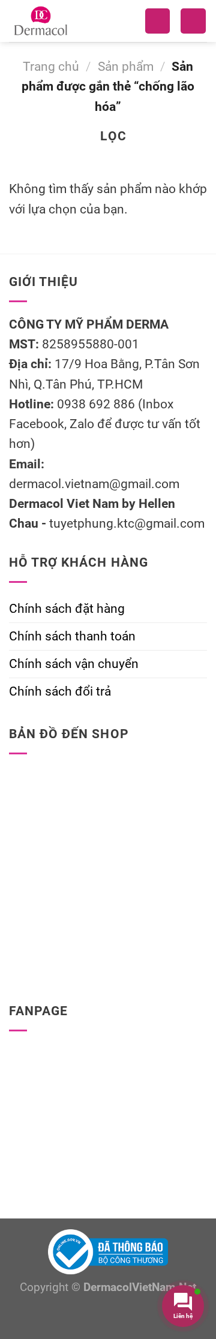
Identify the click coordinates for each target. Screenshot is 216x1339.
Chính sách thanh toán (72, 636)
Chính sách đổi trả (60, 691)
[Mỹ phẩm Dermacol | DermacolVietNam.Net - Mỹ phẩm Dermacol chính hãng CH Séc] (59, 21)
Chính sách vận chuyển (74, 664)
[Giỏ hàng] (193, 21)
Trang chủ (51, 66)
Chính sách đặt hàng (67, 608)
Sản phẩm (126, 66)
